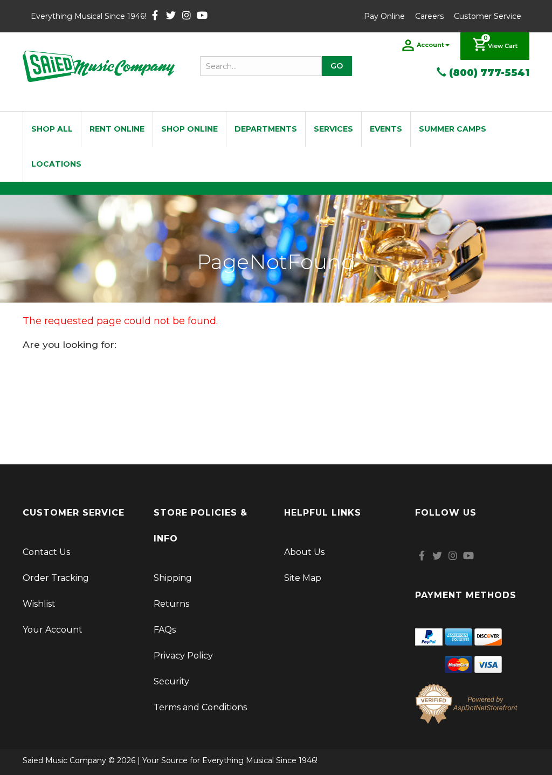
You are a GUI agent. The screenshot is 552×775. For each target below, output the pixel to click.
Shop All (52, 129)
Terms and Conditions (200, 707)
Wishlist (39, 604)
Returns (171, 604)
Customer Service (487, 16)
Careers (429, 16)
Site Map (302, 578)
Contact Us (46, 552)
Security (171, 681)
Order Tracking (56, 578)
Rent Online (116, 129)
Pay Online (384, 16)
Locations (56, 164)
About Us (304, 552)
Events (386, 129)
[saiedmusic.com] (99, 66)
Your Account (52, 630)
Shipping (173, 578)
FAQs (165, 630)
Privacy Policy (183, 655)
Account (430, 45)
